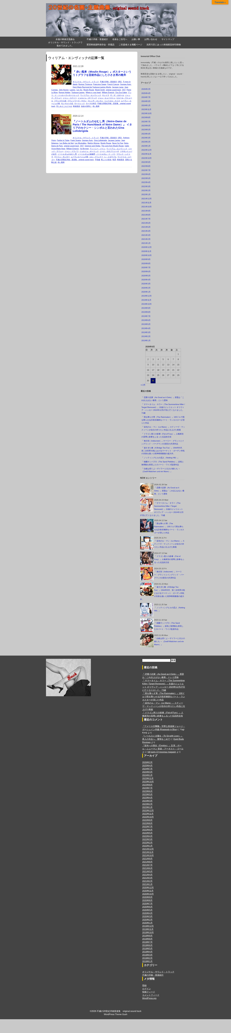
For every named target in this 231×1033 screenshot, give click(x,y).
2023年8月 (146, 117)
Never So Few (117, 143)
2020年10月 (146, 255)
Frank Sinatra (75, 140)
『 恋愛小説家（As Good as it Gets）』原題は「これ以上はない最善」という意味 (169, 491)
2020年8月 (146, 263)
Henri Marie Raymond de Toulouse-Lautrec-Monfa (92, 87)
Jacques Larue (117, 87)
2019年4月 (146, 328)
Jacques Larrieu (114, 140)
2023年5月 (146, 130)
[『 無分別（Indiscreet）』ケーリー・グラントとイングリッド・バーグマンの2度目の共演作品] (146, 573)
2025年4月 (146, 93)
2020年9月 (146, 259)
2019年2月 (146, 336)
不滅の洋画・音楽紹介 (97, 39)
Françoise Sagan (99, 84)
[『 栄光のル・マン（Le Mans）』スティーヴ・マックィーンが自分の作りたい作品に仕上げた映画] (146, 543)
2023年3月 (146, 138)
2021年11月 (146, 203)
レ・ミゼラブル (110, 157)
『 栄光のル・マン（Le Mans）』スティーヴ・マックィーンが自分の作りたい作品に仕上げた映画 (169, 544)
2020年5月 (146, 276)
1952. (120, 82)
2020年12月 (146, 247)
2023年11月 (146, 109)
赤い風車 (96, 106)
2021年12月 (146, 199)
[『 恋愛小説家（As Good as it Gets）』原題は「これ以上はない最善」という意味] (146, 489)
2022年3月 (146, 186)
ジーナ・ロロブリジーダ (109, 151)
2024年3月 (146, 101)
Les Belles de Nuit (66, 143)
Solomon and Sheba (92, 146)
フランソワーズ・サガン (76, 101)
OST (124, 90)
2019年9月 (146, 308)
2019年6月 (146, 320)
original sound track (113, 90)
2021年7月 (146, 219)
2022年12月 (146, 150)
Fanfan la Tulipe (63, 140)
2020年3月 (146, 284)
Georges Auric (125, 84)
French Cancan (113, 84)
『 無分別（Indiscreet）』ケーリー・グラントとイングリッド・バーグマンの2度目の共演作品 (169, 575)
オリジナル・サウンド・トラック (86, 82)
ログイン (146, 989)
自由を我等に (86, 106)
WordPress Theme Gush (115, 1014)
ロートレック (79, 103)
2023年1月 (146, 146)
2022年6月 (146, 174)
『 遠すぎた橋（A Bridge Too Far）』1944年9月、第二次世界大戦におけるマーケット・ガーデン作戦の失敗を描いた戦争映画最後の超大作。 (162, 451)
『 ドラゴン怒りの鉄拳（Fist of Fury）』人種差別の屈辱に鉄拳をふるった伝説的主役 (169, 559)
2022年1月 (146, 194)
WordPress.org (149, 998)
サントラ (105, 95)
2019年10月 (146, 304)
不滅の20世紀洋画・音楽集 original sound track (75, 160)
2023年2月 (146, 142)
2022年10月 (146, 158)
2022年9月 (146, 162)
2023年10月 (146, 113)
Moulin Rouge (88, 90)
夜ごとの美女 (106, 160)
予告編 (97, 160)
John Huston (64, 90)
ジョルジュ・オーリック (87, 98)
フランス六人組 (60, 101)
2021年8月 (146, 215)
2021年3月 (146, 235)
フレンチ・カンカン (95, 101)
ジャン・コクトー (70, 98)
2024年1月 (146, 105)
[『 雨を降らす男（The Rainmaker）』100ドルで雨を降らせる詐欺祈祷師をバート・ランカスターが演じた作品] (146, 525)
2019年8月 (146, 312)
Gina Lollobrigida (100, 140)
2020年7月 (146, 267)
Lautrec (72, 90)
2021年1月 (146, 243)
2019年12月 (146, 296)
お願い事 (136, 39)
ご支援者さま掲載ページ (130, 44)
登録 (144, 985)
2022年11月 (146, 154)
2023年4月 (146, 134)
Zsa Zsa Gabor (121, 92)
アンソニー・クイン (97, 149)
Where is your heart (93, 92)
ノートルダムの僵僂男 (86, 154)
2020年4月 (146, 280)
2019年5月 (146, 324)
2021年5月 (146, 227)
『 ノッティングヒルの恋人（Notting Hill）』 (160, 458)
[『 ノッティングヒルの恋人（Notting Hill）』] (146, 609)
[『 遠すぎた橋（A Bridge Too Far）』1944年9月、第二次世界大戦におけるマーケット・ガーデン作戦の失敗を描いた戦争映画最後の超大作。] (146, 589)
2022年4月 (146, 182)
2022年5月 (146, 178)
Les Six (79, 90)
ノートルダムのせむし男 (67, 154)
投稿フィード (148, 992)
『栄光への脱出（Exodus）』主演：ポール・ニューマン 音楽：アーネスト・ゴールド (162, 748)
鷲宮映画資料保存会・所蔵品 (100, 44)
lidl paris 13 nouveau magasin (162, 752)
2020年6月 (146, 271)
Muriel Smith (100, 90)
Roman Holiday (64, 92)
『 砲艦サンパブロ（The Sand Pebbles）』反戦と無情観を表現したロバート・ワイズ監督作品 (168, 626)
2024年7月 (146, 97)
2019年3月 (146, 332)
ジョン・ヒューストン (106, 98)
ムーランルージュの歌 (79, 157)
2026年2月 (146, 89)
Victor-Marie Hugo (58, 149)
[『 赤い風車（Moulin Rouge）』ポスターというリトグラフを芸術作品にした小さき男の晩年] (61, 66)
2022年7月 (146, 170)
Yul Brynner (84, 149)
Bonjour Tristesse (85, 84)
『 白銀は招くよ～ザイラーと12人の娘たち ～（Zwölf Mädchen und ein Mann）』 (169, 641)
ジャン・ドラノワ (71, 151)
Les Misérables (80, 143)
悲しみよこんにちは (64, 106)
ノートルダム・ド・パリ (105, 154)
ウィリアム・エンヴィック (90, 95)
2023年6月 (146, 126)
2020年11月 (146, 251)
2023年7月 (146, 121)
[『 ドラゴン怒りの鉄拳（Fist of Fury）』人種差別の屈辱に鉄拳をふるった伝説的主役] (146, 558)
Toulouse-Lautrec (78, 92)
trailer (127, 146)
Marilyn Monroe (93, 143)
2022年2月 (146, 190)
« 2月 (143, 385)
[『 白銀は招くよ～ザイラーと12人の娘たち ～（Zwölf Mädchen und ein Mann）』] (146, 640)
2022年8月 (146, 166)
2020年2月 (146, 288)
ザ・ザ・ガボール (117, 95)
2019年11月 (146, 300)
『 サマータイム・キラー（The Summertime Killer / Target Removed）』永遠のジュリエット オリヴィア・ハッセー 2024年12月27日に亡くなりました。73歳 (162, 509)
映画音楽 (76, 106)
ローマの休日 (91, 103)
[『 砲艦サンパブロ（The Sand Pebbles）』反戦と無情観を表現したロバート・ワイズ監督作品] (146, 625)
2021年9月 (146, 211)
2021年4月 (146, 231)
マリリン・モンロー (62, 157)
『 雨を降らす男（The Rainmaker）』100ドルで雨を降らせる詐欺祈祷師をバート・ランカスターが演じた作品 (162, 420)
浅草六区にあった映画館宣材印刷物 (164, 44)
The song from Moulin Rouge (112, 146)
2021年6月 (146, 223)
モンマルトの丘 (67, 103)
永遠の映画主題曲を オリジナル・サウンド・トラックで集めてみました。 (65, 42)
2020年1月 (146, 292)
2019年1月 (146, 340)
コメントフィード (150, 995)
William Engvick (108, 92)
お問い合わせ (150, 39)
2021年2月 (146, 239)
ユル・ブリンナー (96, 157)
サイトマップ (167, 39)
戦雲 (114, 160)
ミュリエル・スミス (112, 101)
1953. (120, 138)
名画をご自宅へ (119, 39)
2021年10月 (146, 207)
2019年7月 (146, 316)
